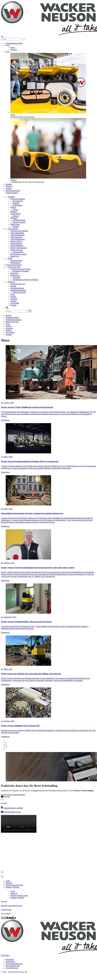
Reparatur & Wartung (21, 271)
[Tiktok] (15, 918)
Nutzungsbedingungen (14, 964)
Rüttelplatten (17, 205)
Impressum (10, 959)
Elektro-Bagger (16, 243)
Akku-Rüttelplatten (17, 239)
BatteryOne (14, 256)
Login (8, 881)
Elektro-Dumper (16, 250)
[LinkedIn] (13, 918)
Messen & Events (19, 292)
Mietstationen (15, 263)
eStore (12, 48)
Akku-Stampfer (16, 237)
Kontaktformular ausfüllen (13, 808)
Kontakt (9, 184)
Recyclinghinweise (13, 966)
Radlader (13, 212)
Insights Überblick (12, 887)
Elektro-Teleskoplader (18, 248)
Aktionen (13, 299)
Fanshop (13, 50)
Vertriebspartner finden (14, 43)
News (12, 294)
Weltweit (9, 186)
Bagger (15, 209)
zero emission (13, 229)
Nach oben (5, 955)
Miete (10, 258)
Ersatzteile (14, 273)
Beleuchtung (15, 224)
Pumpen (16, 226)
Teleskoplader (15, 214)
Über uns (11, 282)
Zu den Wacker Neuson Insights (13, 795)
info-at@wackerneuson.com (11, 906)
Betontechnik (18, 201)
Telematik (16, 277)
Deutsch (15, 193)
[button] (13, 191)
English (9, 193)
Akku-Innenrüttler (17, 233)
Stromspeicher (18, 252)
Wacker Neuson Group (14, 885)
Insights (13, 297)
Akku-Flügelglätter (17, 235)
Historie (13, 286)
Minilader (14, 218)
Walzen (13, 207)
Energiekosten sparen (18, 254)
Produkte (11, 197)
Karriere (9, 188)
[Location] (2, 918)
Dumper (16, 216)
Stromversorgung (19, 222)
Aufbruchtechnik (19, 220)
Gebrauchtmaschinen (13, 265)
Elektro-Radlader (16, 246)
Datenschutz (10, 962)
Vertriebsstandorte (17, 288)
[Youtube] (10, 918)
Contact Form (6, 910)
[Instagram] (5, 918)
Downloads (14, 303)
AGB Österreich (12, 968)
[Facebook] (7, 918)
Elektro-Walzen (16, 241)
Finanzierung (15, 275)
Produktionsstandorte (18, 290)
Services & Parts (14, 267)
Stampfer (16, 203)
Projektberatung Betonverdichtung (25, 280)
